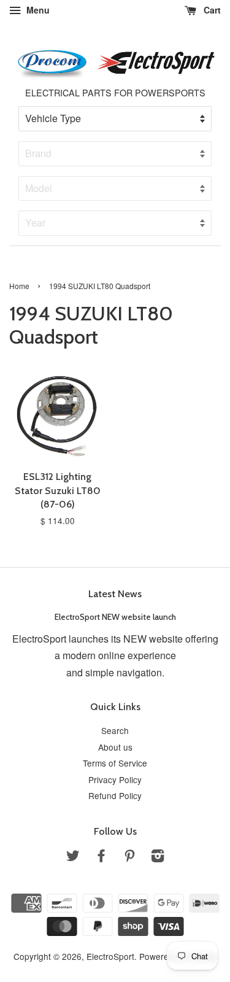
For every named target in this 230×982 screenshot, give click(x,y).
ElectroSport (110, 956)
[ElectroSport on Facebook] (101, 857)
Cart (211, 10)
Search (115, 730)
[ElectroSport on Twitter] (73, 857)
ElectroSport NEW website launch (115, 617)
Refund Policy (115, 795)
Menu (37, 10)
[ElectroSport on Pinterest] (129, 857)
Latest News (115, 594)
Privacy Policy (115, 779)
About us (115, 747)
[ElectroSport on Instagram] (157, 857)
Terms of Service (115, 763)
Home (19, 285)
